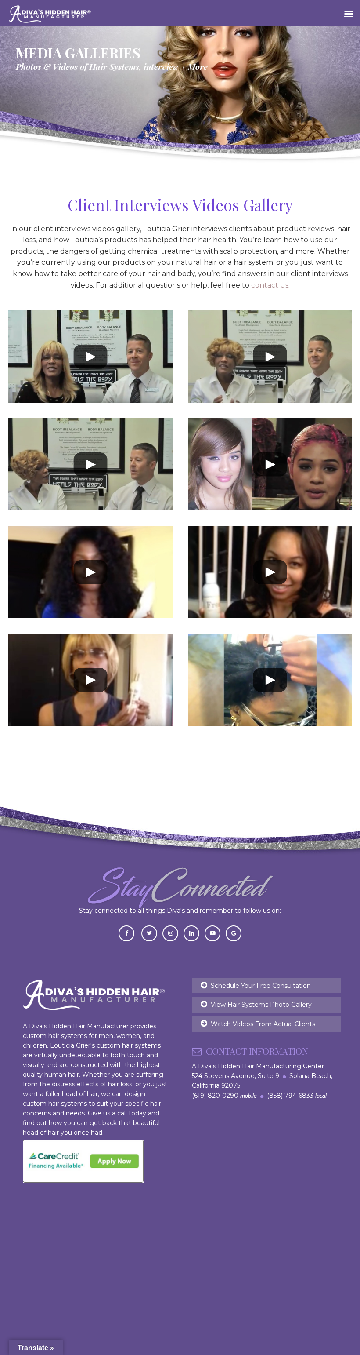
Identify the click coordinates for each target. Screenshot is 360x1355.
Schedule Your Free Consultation (261, 986)
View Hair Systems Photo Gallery (261, 1005)
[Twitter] (149, 933)
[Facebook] (126, 933)
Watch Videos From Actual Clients (263, 1024)
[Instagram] (170, 933)
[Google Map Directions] (233, 933)
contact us (269, 285)
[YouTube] (212, 933)
